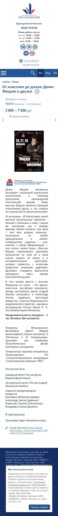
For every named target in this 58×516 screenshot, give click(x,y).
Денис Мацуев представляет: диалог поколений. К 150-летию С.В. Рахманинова (29, 430)
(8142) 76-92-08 (29, 27)
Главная (6, 82)
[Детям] (32, 55)
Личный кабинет (31, 61)
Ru (40, 73)
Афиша (15, 82)
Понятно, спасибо (39, 507)
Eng (47, 73)
